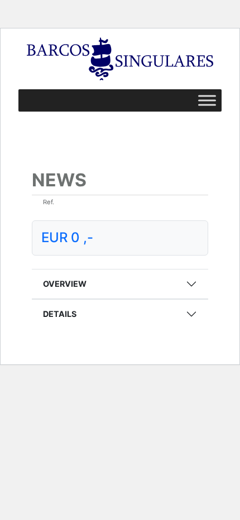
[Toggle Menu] (207, 100)
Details (59, 314)
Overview (65, 283)
